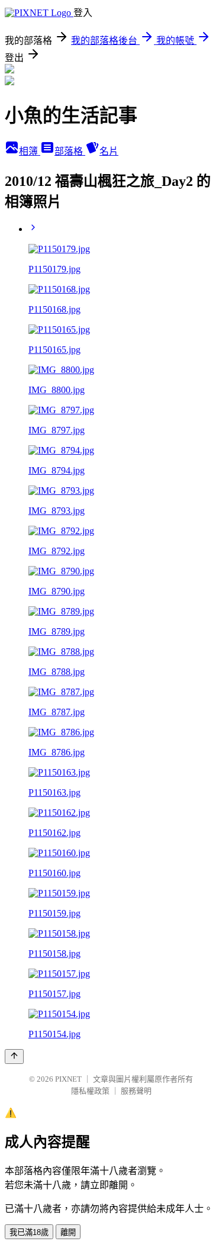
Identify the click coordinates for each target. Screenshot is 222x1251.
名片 (108, 151)
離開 (68, 1232)
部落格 (69, 151)
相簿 (29, 151)
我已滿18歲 (29, 1232)
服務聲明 (136, 1090)
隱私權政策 (90, 1090)
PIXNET (68, 1079)
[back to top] (14, 1056)
